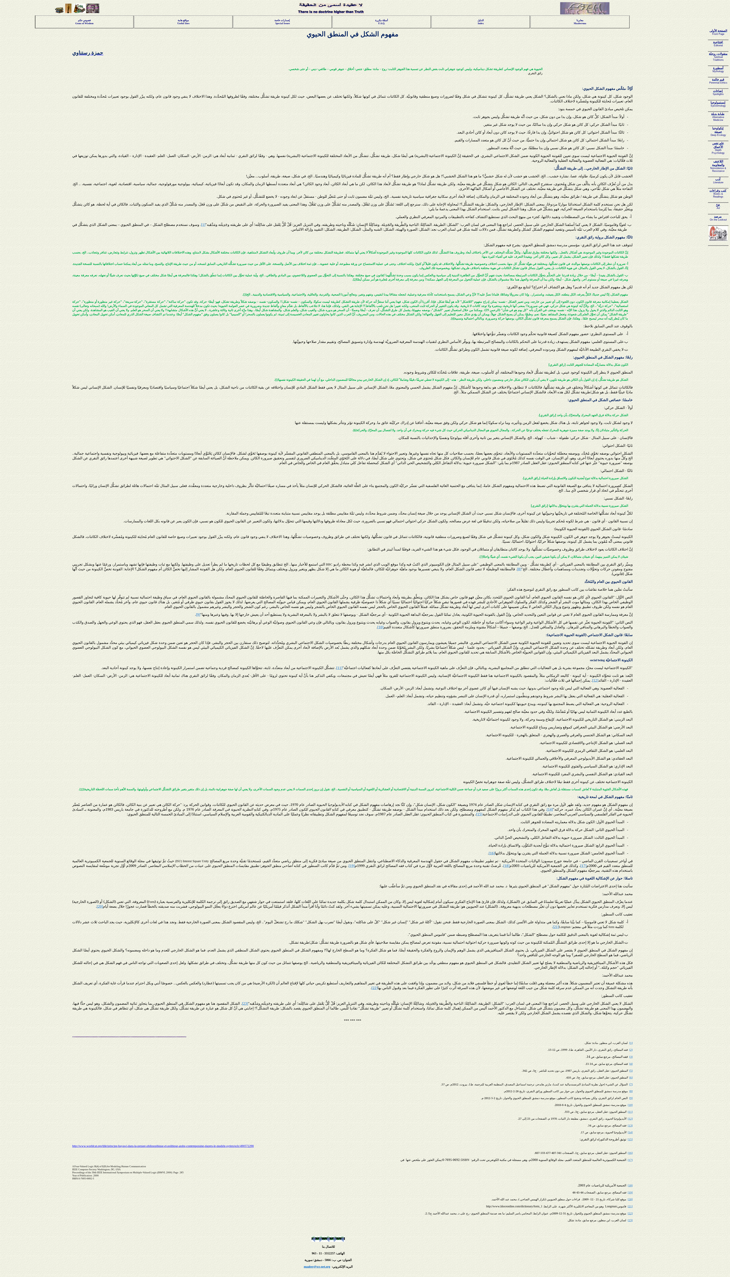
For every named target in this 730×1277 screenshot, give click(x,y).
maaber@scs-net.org (317, 1266)
